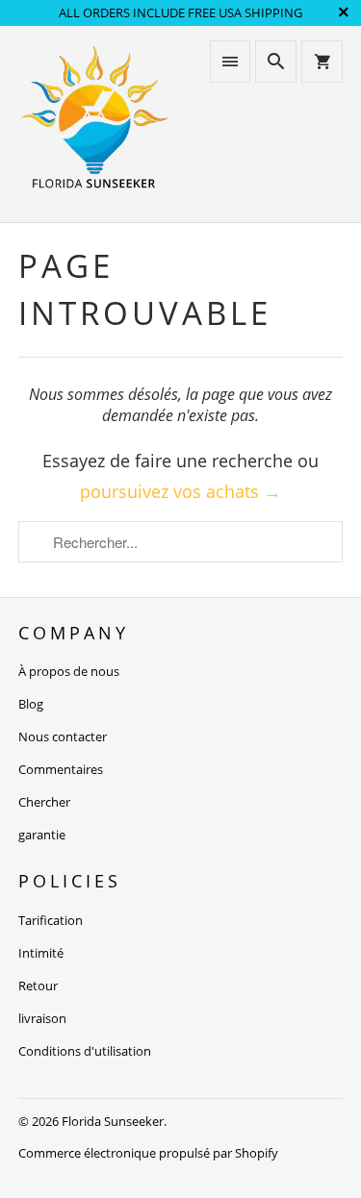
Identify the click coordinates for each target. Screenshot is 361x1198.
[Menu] (230, 61)
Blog (30, 703)
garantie (41, 834)
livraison (42, 1018)
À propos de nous (68, 671)
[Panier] (321, 61)
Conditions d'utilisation (84, 1051)
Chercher (44, 802)
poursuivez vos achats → (180, 491)
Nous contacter (62, 736)
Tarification (50, 920)
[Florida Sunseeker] (94, 123)
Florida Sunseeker (113, 1121)
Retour (38, 985)
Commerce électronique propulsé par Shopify (148, 1152)
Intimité (41, 952)
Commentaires (60, 769)
